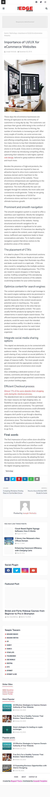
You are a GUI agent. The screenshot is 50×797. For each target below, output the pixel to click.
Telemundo (11, 656)
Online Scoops (7, 692)
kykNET (10, 670)
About (24, 777)
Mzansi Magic (12, 634)
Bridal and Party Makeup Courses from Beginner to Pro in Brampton (25, 612)
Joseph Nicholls (11, 52)
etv (8, 667)
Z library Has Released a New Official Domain (27, 539)
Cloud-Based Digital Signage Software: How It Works (27, 530)
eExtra (9, 663)
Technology (13, 33)
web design (8, 158)
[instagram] (45, 2)
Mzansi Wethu (12, 638)
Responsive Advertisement (25, 22)
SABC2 (9, 649)
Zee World (11, 660)
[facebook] (36, 2)
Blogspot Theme (16, 781)
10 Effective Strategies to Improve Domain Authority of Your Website (29, 706)
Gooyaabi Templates (40, 781)
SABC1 (9, 645)
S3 (8, 641)
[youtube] (33, 570)
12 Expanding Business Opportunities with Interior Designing (30, 767)
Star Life (10, 652)
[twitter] (40, 2)
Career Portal (7, 694)
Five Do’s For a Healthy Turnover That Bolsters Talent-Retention (28, 717)
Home (6, 33)
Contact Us (33, 777)
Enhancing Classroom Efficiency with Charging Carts (28, 549)
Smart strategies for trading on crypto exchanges (28, 728)
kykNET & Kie (12, 674)
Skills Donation (7, 690)
